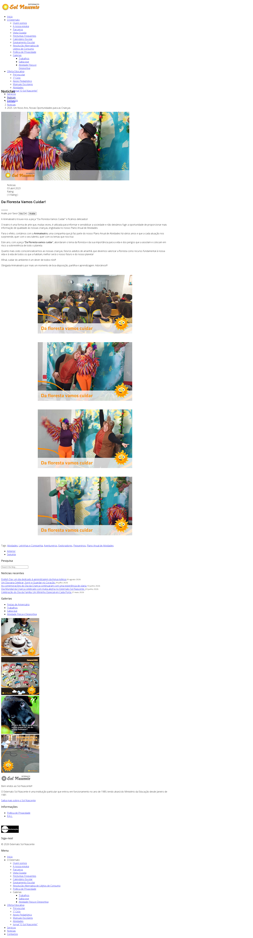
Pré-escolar (19, 74)
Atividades (18, 87)
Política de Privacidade (24, 52)
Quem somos (20, 23)
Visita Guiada (19, 32)
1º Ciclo (16, 77)
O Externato (13, 19)
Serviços (11, 94)
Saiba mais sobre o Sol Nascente (18, 800)
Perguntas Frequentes (24, 36)
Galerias (17, 55)
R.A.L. (10, 816)
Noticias (11, 97)
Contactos (12, 100)
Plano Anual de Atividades (100, 545)
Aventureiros (50, 545)
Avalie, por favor (9, 213)
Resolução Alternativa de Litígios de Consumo (26, 47)
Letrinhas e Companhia (31, 545)
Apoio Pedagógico (22, 81)
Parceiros (18, 29)
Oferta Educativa (15, 71)
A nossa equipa (21, 26)
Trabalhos (24, 58)
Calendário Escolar (23, 39)
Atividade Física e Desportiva (27, 66)
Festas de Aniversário (18, 604)
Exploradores (65, 545)
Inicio (10, 16)
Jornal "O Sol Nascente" (25, 90)
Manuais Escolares (23, 84)
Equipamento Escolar (24, 42)
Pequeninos (79, 545)
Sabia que (24, 61)
